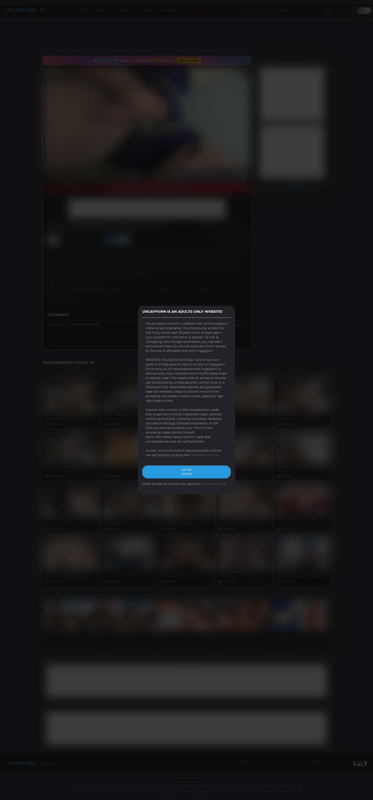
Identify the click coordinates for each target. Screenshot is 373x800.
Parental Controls (205, 455)
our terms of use (213, 484)
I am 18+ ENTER (186, 472)
